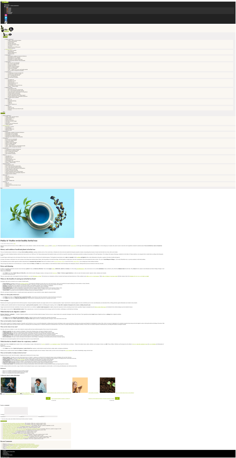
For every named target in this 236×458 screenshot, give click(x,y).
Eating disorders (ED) (12, 88)
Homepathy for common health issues (15, 59)
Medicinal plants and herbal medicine (13, 394)
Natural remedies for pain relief (14, 93)
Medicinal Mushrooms (12, 52)
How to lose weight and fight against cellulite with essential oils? (15, 437)
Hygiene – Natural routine (13, 86)
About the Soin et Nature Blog (9, 451)
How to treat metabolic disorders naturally (16, 90)
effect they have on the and (139, 276)
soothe (152, 344)
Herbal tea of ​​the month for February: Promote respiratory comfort (101, 398)
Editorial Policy (6, 453)
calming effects (76, 261)
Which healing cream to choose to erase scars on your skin (14, 429)
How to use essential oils (12, 76)
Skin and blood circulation (13, 77)
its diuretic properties (24, 283)
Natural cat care (11, 107)
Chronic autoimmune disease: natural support (16, 95)
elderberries (54, 273)
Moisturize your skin (12, 80)
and (37, 276)
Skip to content (3, 1)
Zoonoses (10, 109)
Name (1, 416)
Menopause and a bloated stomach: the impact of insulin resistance (21, 443)
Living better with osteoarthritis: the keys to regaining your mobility (16, 436)
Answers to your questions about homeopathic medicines (14, 424)
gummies (54, 245)
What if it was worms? (7, 433)
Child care (10, 103)
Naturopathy (7, 61)
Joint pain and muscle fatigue (13, 44)
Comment (2, 414)
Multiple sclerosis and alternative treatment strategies (13, 435)
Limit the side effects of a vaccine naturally (11, 426)
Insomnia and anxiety (12, 43)
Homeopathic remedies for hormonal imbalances (17, 56)
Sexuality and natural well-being (14, 94)
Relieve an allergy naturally (13, 67)
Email (20, 416)
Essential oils (7, 71)
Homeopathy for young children (14, 58)
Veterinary (7, 105)
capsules (46, 245)
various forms (73, 245)
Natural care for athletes (12, 68)
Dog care (9, 106)
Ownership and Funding (7, 454)
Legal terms (5, 452)
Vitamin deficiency (11, 48)
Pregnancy (10, 101)
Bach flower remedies (12, 50)
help (29, 276)
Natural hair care (11, 81)
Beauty (6, 78)
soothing (78, 257)
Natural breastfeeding (12, 100)
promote (68, 350)
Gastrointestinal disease (12, 41)
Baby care (10, 99)
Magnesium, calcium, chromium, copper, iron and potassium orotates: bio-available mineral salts (21, 428)
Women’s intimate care (12, 104)
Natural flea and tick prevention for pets (15, 108)
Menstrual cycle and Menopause (14, 47)
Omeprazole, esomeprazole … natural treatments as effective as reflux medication (22, 446)
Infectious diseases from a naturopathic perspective (17, 96)
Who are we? (6, 4)
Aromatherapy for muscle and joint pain (15, 72)
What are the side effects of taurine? (14, 448)
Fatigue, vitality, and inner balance (14, 40)
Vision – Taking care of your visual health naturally (18, 69)
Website (39, 416)
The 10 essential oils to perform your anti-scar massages (14, 423)
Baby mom (7, 98)
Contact (4, 450)
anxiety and (92, 276)
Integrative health (8, 87)
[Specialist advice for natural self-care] (7, 35)
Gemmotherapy (11, 51)
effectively (139, 344)
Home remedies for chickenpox (9, 432)
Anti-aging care (11, 79)
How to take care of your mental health (15, 89)
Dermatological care (12, 84)
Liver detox (10, 45)
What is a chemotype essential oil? (9, 431)
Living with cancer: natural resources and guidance (18, 91)
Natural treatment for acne (13, 82)
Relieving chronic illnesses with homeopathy (16, 60)
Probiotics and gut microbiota (13, 66)
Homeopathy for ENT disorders (14, 57)
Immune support (11, 42)
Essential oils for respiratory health (14, 74)
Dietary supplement (9, 39)
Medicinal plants (8, 49)
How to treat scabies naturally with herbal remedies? (13, 438)
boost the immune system (59, 261)
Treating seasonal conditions (13, 97)
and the (109, 276)
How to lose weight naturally (13, 63)
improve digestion (21, 359)
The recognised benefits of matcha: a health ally (60, 398)
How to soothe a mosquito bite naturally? (16, 70)
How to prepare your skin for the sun (15, 85)
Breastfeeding (26, 394)
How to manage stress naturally (14, 75)
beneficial (43, 344)
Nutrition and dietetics (12, 65)
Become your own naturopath (13, 62)
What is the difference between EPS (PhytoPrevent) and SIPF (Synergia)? (17, 425)
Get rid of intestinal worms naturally (10, 427)
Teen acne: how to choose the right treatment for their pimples (15, 434)
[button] (4, 112)
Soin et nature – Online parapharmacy (11, 5)
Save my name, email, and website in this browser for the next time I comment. (17, 418)
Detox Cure (31, 394)
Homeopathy (7, 55)
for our (54, 344)
